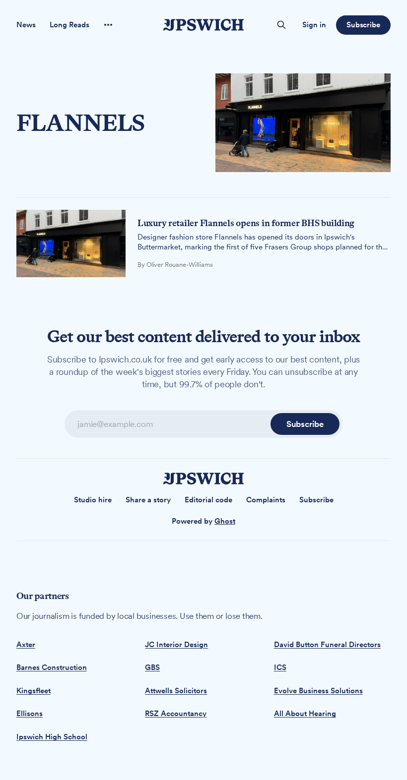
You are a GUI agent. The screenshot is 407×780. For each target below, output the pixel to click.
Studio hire (93, 499)
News (26, 24)
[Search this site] (281, 25)
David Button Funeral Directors (327, 644)
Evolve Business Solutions (318, 690)
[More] (108, 25)
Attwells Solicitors (176, 690)
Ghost (224, 521)
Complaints (265, 499)
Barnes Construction (51, 667)
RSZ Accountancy (175, 713)
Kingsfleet (33, 690)
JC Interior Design (176, 644)
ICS (280, 667)
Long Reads (69, 24)
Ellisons (29, 713)
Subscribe (363, 24)
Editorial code (208, 499)
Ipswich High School (51, 736)
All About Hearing (305, 713)
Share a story (148, 499)
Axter (25, 644)
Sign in (314, 24)
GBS (152, 667)
